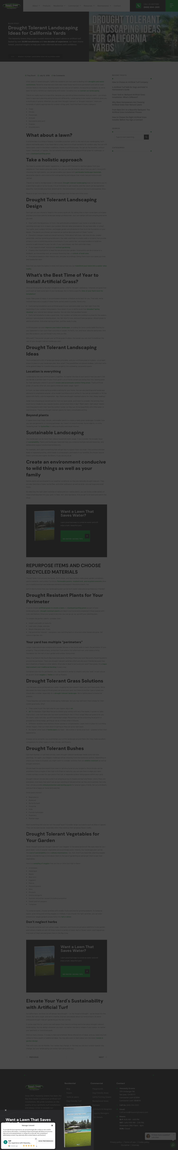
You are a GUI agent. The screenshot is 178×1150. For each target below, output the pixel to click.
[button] (52, 1125)
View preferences (45, 1141)
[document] (89, 575)
